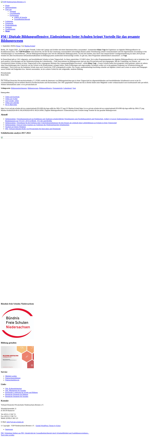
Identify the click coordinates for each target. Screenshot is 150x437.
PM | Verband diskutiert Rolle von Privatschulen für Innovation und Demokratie (33, 129)
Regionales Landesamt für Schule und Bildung (21, 392)
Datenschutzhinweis (12, 380)
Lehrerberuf (67, 88)
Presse (18, 46)
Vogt (74, 88)
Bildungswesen (33, 88)
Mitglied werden (11, 376)
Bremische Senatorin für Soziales (16, 396)
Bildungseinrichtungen (19, 88)
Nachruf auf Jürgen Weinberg (15, 127)
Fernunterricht (57, 88)
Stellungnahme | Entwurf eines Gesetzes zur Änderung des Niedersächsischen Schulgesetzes (37, 125)
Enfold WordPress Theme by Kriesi (48, 426)
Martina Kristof (29, 46)
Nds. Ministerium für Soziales (15, 390)
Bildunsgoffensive (45, 88)
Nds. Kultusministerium (13, 388)
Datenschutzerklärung (12, 378)
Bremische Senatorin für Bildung (16, 394)
